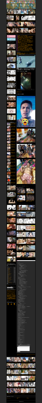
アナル (14, 290)
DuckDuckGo (9, 280)
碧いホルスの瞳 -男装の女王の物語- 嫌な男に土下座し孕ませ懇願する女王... (25, 48)
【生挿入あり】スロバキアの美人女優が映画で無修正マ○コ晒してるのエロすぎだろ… (30, 354)
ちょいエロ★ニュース (10, 273)
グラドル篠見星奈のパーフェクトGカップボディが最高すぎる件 (24, 39)
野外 (8, 298)
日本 (13, 296)
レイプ (9, 294)
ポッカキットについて (9, 398)
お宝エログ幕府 (9, 278)
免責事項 (17, 398)
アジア (12, 290)
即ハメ (11, 295)
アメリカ (8, 291)
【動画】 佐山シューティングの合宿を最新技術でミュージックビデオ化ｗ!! (25, 47)
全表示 (7, 285)
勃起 (9, 295)
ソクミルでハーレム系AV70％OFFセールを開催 (22, 43)
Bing (8, 276)
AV (7, 290)
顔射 (12, 298)
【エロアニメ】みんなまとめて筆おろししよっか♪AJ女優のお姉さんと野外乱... (25, 44)
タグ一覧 (27, 397)
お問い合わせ (28, 398)
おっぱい (9, 290)
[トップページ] (8, 2)
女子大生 (14, 295)
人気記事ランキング (18, 397)
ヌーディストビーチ (11, 292)
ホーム (7, 397)
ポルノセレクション (9, 275)
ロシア (11, 294)
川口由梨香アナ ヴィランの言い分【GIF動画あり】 (23, 35)
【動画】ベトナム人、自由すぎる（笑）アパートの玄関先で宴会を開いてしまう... (25, 40)
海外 (11, 297)
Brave (8, 281)
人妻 (8, 295)
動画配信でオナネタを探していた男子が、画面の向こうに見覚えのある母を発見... (25, 36)
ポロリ (13, 293)
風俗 (14, 298)
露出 (10, 298)
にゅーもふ (9, 270)
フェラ (10, 293)
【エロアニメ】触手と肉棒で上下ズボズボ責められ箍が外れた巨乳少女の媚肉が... (25, 49)
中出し (13, 294)
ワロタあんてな (9, 271)
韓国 (11, 298)
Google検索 (9, 268)
